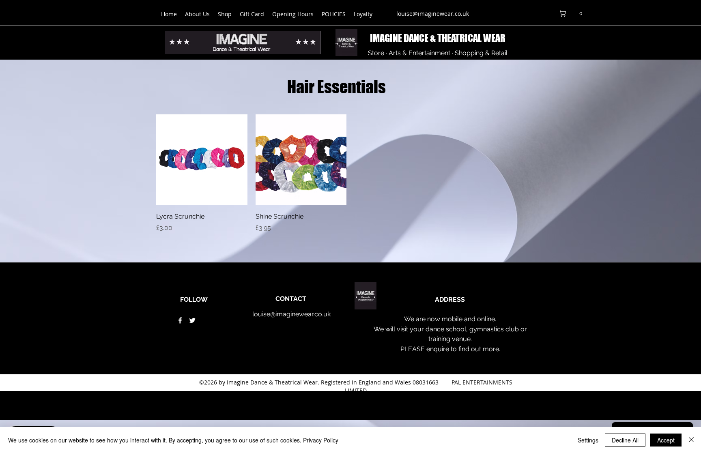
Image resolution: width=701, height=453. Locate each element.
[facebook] (180, 320)
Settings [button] (588, 440)
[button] (572, 13)
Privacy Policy (320, 440)
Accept (666, 440)
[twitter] (192, 320)
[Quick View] (201, 160)
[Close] (691, 440)
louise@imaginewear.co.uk (432, 13)
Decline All (625, 440)
